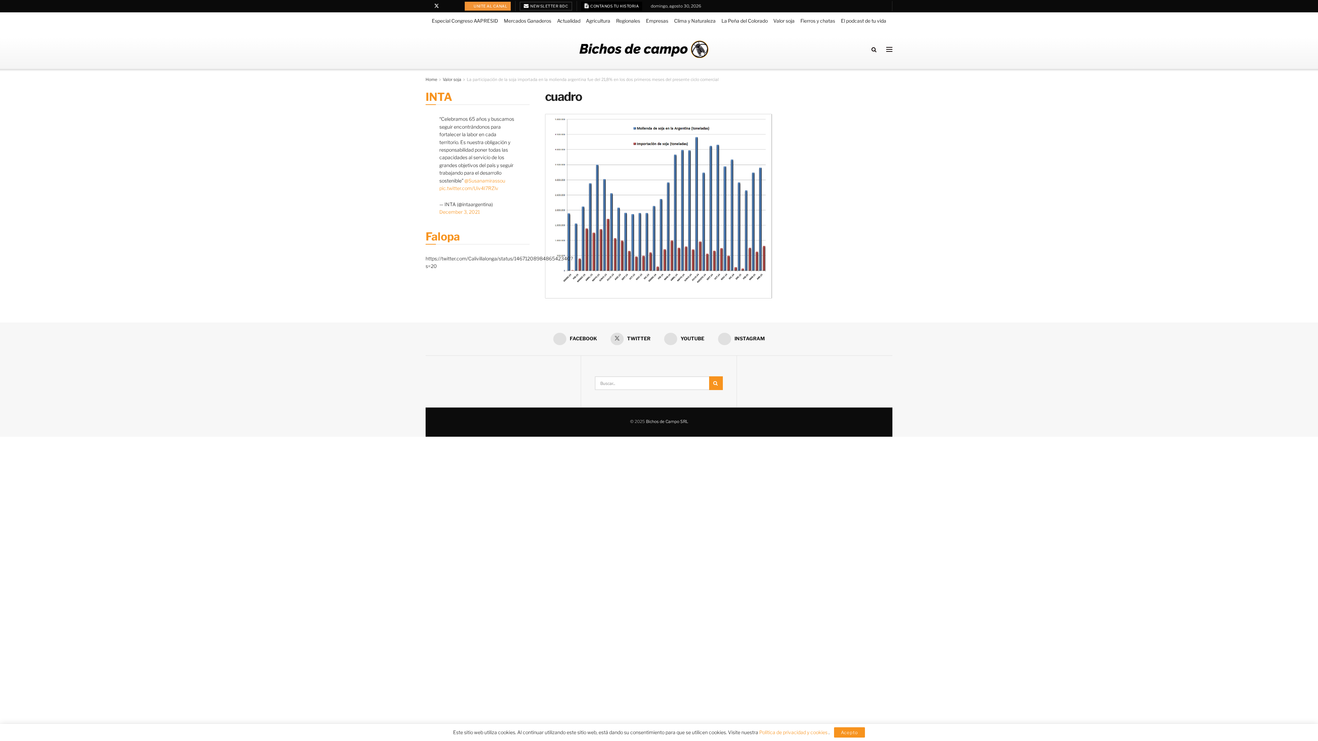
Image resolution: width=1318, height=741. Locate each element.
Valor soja (784, 21)
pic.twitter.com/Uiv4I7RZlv (468, 188)
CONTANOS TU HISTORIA (614, 6)
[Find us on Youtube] (446, 6)
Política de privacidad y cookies (794, 732)
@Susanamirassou (484, 181)
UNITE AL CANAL (490, 6)
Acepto (849, 732)
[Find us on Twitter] (436, 6)
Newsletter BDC (549, 6)
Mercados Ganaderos (527, 21)
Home (431, 79)
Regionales (628, 21)
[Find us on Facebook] (427, 6)
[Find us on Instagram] (454, 6)
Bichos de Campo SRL (667, 421)
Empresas (657, 21)
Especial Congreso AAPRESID (465, 21)
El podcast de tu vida (863, 21)
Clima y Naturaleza (695, 21)
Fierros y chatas (817, 21)
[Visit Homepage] (644, 49)
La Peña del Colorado (744, 21)
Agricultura (598, 21)
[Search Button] (874, 49)
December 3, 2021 (459, 212)
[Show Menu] (889, 49)
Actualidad (568, 21)
